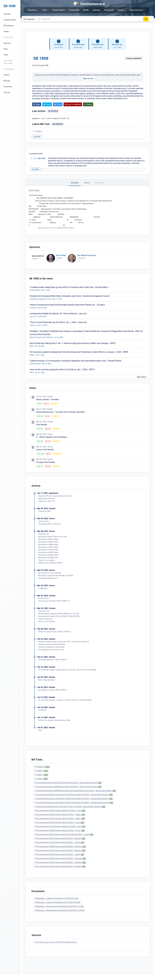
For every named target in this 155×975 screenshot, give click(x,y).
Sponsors (7, 43)
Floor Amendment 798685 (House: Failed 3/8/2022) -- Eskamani (60, 846)
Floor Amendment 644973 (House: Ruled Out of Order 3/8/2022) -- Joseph (64, 834)
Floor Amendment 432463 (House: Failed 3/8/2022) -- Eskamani (60, 862)
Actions (6, 75)
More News (141, 377)
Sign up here (88, 78)
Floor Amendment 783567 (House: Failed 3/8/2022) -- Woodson (60, 850)
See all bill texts (58, 124)
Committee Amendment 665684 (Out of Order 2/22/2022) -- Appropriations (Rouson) (68, 787)
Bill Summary (9, 26)
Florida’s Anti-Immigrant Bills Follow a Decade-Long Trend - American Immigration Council (70, 296)
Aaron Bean (61, 255)
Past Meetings (9, 69)
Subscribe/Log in (136, 10)
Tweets (6, 31)
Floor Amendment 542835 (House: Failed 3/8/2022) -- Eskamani (60, 858)
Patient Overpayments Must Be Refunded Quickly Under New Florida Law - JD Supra (67, 305)
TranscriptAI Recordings (8, 62)
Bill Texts (7, 81)
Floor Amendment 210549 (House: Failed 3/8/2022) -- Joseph (59, 854)
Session (121, 10)
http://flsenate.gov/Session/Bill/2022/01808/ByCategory (56, 942)
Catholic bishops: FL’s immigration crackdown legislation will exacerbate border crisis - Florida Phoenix (75, 361)
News (6, 49)
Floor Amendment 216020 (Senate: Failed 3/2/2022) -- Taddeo (60, 818)
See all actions (53, 111)
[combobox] (30, 19)
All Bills (86, 10)
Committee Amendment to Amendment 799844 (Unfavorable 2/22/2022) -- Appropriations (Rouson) (74, 799)
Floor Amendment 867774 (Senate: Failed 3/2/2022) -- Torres (59, 822)
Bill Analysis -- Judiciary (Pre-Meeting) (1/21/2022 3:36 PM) (57, 898)
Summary (74, 183)
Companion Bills (10, 20)
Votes (6, 55)
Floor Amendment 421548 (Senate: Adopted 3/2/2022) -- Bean (60, 826)
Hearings (96, 10)
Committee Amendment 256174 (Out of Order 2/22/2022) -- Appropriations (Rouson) (68, 783)
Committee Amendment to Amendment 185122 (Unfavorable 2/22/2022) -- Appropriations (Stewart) (74, 803)
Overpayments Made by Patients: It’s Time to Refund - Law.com (58, 313)
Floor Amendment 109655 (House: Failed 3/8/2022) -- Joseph (59, 842)
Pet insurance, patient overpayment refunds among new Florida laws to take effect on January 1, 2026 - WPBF (79, 352)
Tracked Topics (58, 10)
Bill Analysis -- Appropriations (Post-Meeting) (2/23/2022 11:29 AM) (60, 910)
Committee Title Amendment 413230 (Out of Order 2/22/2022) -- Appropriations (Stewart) (70, 807)
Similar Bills (8, 37)
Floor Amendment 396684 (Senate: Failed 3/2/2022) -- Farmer (60, 830)
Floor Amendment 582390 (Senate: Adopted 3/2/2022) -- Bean (60, 811)
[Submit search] (146, 19)
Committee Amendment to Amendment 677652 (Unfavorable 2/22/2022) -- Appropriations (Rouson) (74, 795)
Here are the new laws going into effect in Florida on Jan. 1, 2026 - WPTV (62, 369)
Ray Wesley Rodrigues (86, 255)
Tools (44, 10)
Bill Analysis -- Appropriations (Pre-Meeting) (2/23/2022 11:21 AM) (60, 906)
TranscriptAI (109, 10)
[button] (151, 19)
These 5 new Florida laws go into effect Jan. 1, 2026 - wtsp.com (58, 322)
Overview (7, 14)
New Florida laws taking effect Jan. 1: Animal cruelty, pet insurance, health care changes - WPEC (73, 343)
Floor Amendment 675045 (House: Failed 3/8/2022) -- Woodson (60, 866)
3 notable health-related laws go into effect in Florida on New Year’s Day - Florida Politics (69, 287)
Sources (7, 92)
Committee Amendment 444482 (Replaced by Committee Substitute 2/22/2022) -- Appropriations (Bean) (75, 791)
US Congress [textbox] (29, 19)
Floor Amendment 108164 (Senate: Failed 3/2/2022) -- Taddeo (60, 814)
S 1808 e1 (41, 775)
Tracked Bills (74, 10)
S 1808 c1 (41, 771)
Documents (8, 86)
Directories (32, 10)
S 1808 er (38, 131)
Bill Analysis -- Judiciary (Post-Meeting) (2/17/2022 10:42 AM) (58, 902)
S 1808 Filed (42, 767)
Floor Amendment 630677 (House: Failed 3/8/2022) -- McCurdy (60, 838)
